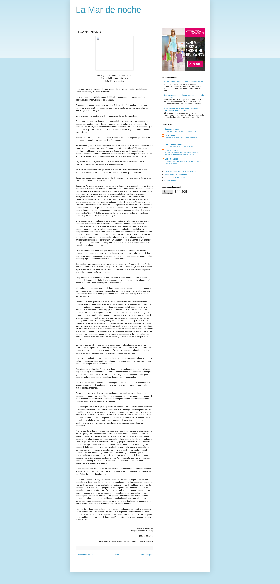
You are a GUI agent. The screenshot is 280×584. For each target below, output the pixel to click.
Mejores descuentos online (175, 177)
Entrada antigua (146, 555)
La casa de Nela (171, 150)
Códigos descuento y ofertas (175, 174)
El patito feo (170, 135)
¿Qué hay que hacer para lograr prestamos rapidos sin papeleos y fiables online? (181, 109)
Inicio (116, 555)
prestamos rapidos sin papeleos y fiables (180, 171)
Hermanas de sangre (173, 144)
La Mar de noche (108, 10)
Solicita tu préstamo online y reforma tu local (180, 131)
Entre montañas (171, 159)
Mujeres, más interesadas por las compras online (183, 82)
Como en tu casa (172, 129)
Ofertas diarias (170, 180)
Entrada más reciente (85, 555)
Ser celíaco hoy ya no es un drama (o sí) (179, 146)
